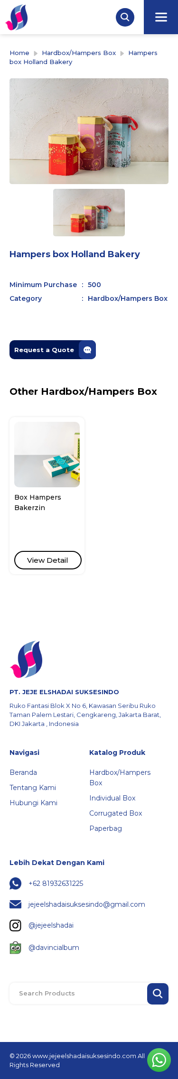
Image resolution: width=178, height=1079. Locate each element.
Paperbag (105, 828)
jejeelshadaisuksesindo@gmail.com (86, 904)
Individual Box (112, 798)
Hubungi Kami (33, 803)
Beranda (23, 772)
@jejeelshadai (51, 925)
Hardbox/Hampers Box (79, 52)
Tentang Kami (32, 787)
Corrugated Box (115, 813)
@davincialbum (53, 947)
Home (19, 52)
